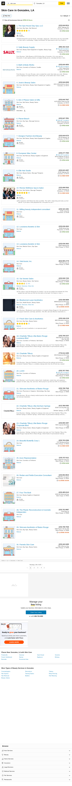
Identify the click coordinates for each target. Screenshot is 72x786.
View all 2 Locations (63, 372)
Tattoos (51, 671)
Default (66, 16)
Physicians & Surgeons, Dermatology (33, 391)
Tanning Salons (29, 673)
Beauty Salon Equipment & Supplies (33, 49)
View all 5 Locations (63, 66)
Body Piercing (53, 673)
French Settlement (6, 657)
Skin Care (19, 28)
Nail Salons (26, 85)
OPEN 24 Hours (27, 20)
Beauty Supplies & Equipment (52, 49)
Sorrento (57, 655)
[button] (68, 3)
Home (3, 560)
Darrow (21, 657)
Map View (7, 15)
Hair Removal (33, 28)
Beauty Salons (34, 102)
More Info (31, 286)
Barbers (27, 675)
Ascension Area (23, 659)
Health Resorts (27, 302)
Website (18, 33)
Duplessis (40, 657)
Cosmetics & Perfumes (29, 67)
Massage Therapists (37, 173)
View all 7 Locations (63, 120)
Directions (24, 286)
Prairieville (4, 655)
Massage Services (34, 121)
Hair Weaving (53, 675)
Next (44, 568)
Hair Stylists (26, 190)
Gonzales (12, 560)
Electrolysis (28, 671)
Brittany (57, 657)
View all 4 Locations (63, 49)
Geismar (21, 655)
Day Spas (25, 28)
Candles (39, 67)
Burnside (3, 659)
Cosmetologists (5, 671)
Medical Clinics (27, 246)
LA (7, 560)
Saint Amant (40, 655)
